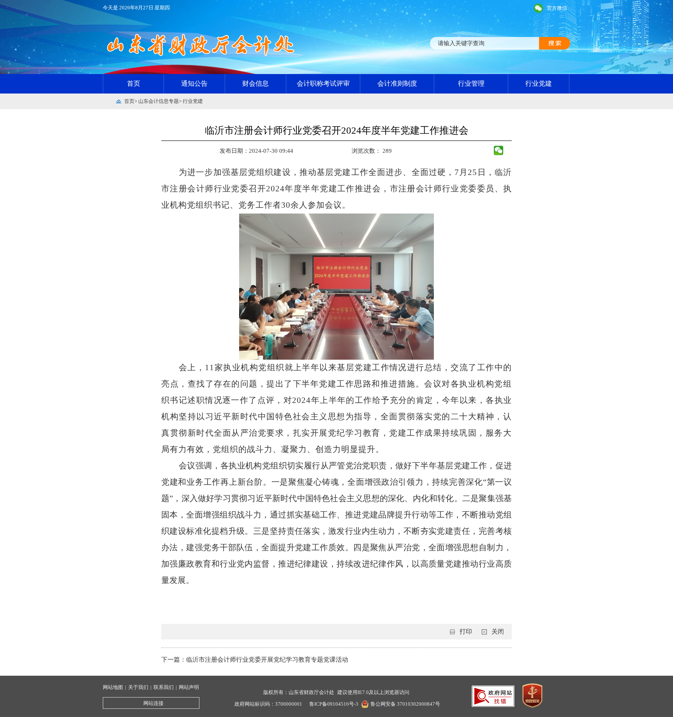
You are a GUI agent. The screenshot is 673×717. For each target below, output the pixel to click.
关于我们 (138, 687)
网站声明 (189, 687)
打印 (466, 631)
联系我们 (163, 687)
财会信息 (255, 83)
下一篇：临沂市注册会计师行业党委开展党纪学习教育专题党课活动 (254, 659)
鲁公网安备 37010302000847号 (405, 704)
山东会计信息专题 (158, 101)
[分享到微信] (499, 150)
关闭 (498, 631)
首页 (133, 83)
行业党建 (538, 83)
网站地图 (113, 687)
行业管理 (471, 83)
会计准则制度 (397, 83)
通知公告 (194, 83)
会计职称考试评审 (323, 83)
